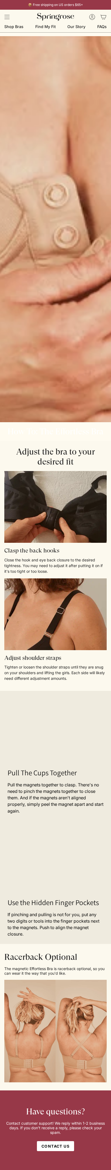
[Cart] (103, 17)
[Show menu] (7, 17)
